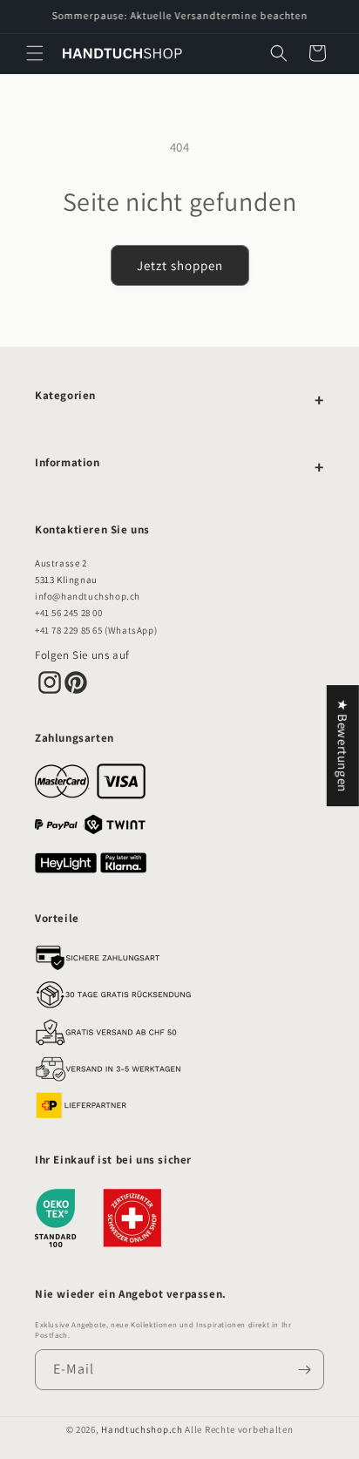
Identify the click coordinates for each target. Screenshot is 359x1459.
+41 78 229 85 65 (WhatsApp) (96, 630)
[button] (35, 53)
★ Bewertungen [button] (343, 745)
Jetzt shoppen (180, 265)
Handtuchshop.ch (142, 1429)
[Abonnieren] (304, 1369)
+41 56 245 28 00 (69, 613)
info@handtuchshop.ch (87, 596)
